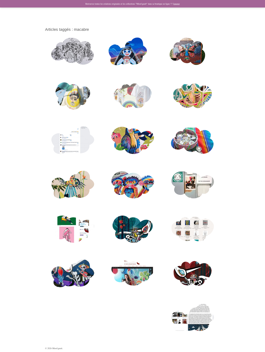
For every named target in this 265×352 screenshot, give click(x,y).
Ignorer (176, 3)
